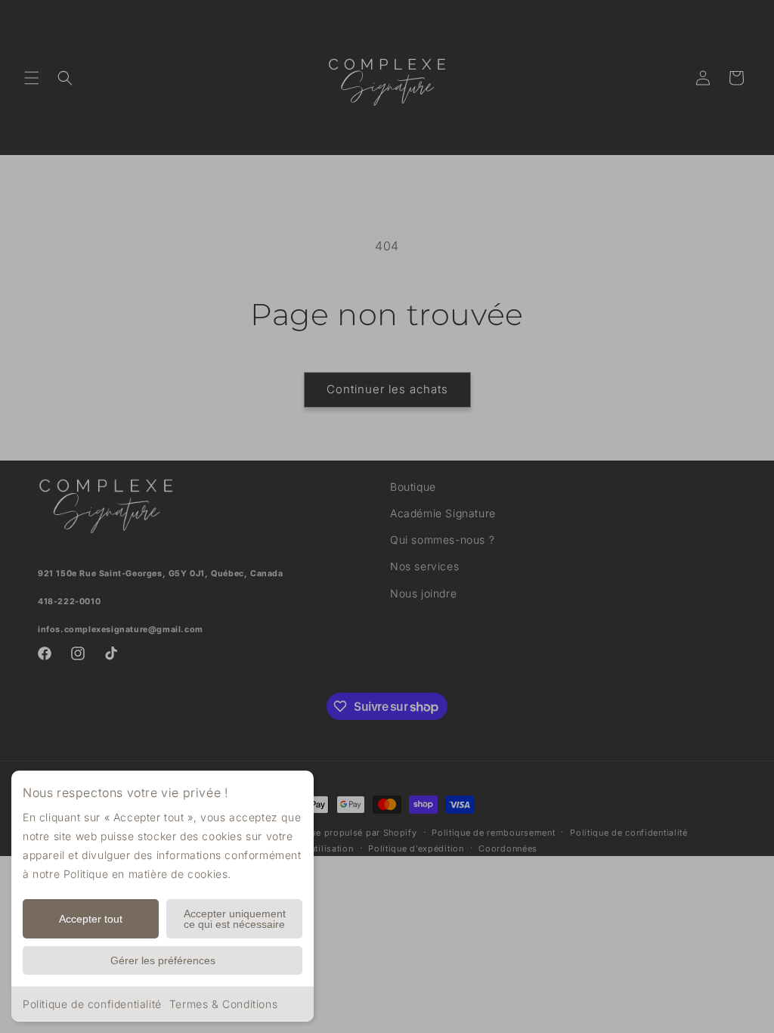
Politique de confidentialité (92, 1003)
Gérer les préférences (162, 960)
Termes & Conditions (223, 1003)
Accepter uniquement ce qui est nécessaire (235, 918)
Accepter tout (90, 919)
